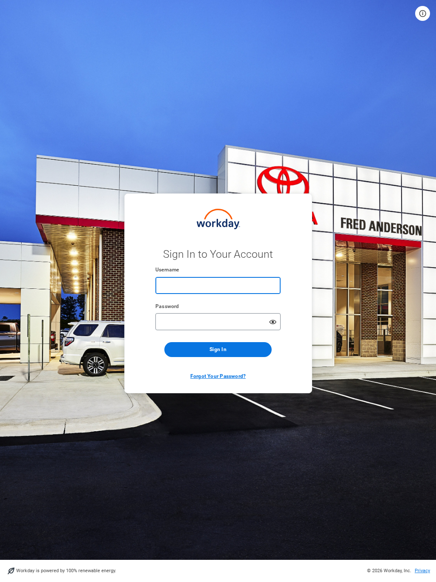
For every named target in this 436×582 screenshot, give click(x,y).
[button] (422, 13)
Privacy (422, 570)
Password (167, 306)
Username (167, 270)
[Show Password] (273, 322)
